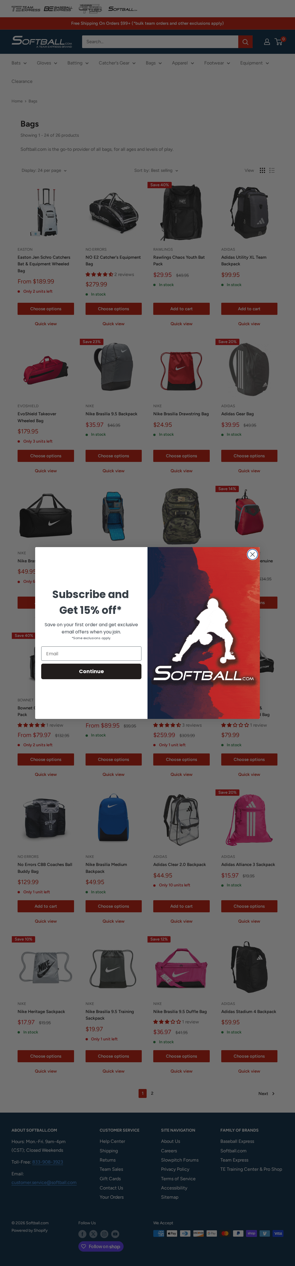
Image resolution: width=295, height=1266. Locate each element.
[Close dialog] (252, 554)
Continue (91, 671)
